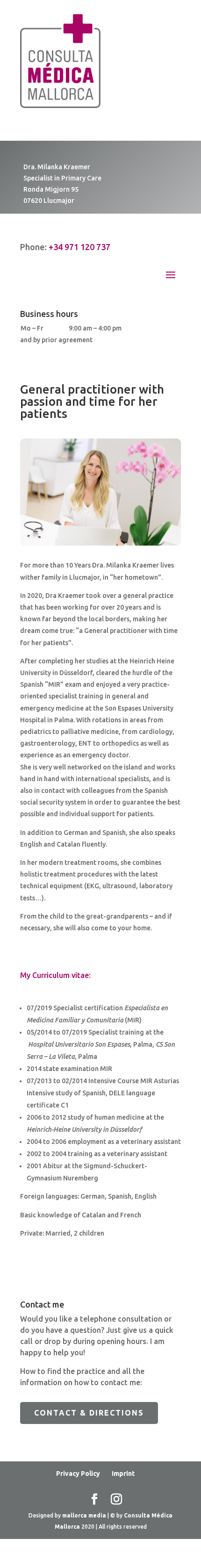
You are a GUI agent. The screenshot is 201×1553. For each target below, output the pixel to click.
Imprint (123, 1473)
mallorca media (85, 1515)
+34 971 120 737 (79, 247)
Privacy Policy (78, 1473)
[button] (17, 1536)
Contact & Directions (89, 1413)
